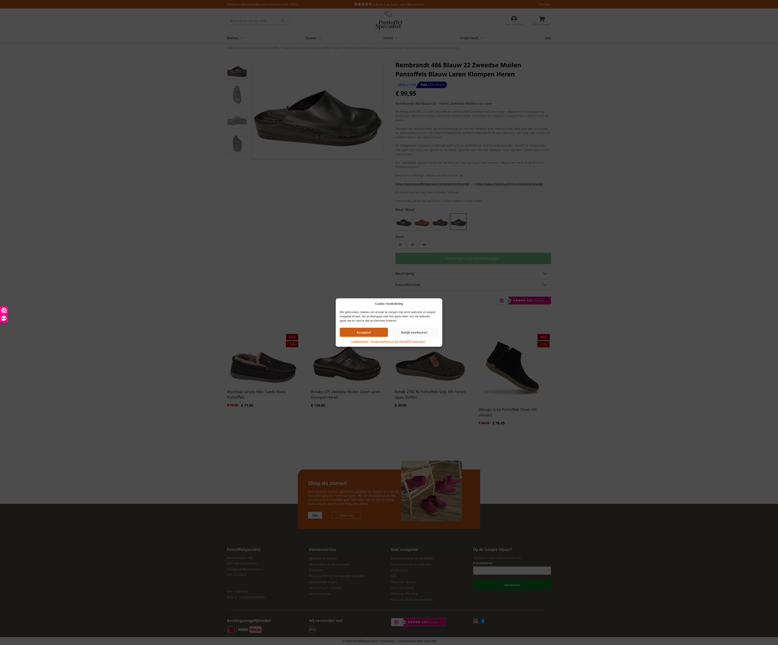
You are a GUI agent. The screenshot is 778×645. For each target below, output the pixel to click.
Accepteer (364, 332)
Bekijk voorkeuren (414, 332)
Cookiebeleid (360, 341)
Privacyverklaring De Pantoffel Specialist (398, 341)
